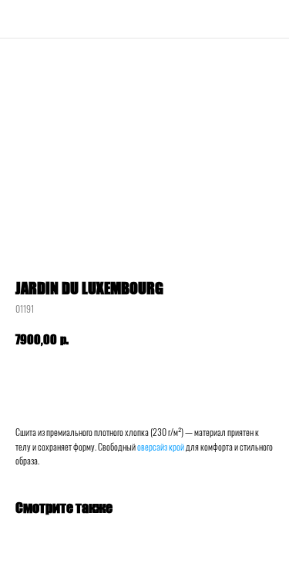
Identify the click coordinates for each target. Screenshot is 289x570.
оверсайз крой (160, 446)
